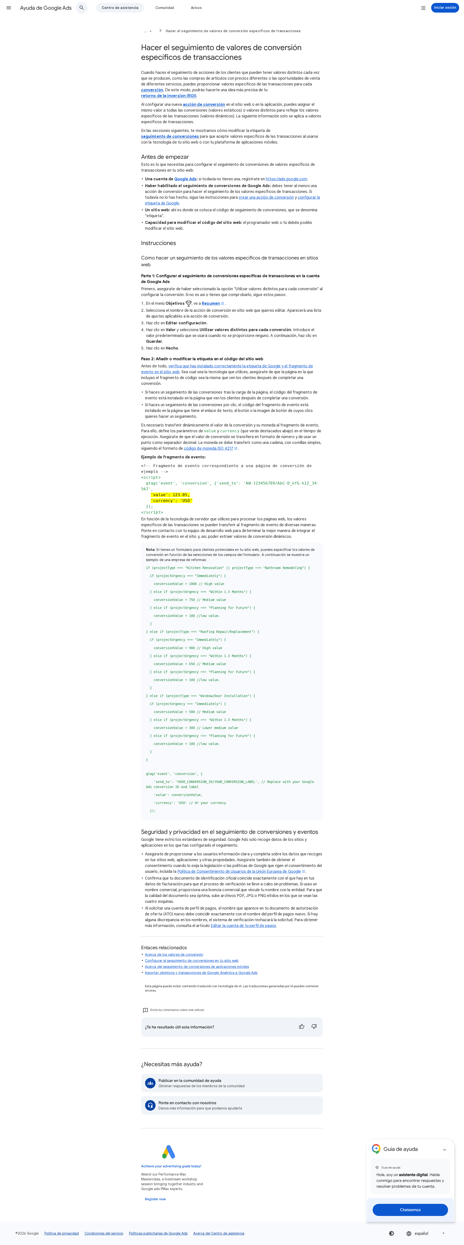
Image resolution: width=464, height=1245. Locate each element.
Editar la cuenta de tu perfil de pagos (243, 925)
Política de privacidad (61, 1233)
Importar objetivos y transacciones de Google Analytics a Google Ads (201, 973)
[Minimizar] (444, 1148)
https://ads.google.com (286, 179)
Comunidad (164, 8)
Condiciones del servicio (104, 1233)
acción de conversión (204, 104)
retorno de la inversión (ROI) (168, 95)
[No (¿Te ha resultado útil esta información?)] (314, 1027)
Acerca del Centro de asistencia (218, 1233)
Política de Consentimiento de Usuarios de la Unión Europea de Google (239, 871)
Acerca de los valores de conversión (174, 954)
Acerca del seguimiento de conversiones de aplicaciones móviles (197, 966)
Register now (155, 1199)
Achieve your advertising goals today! (171, 1166)
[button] (8, 8)
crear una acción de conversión (266, 197)
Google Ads (185, 179)
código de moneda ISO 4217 (208, 448)
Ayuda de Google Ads (46, 8)
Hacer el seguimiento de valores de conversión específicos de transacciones (233, 31)
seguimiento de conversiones (170, 136)
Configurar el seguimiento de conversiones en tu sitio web (192, 960)
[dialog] (410, 1180)
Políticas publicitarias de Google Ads (158, 1233)
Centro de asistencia (120, 8)
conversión (152, 90)
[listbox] (426, 1233)
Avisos (196, 8)
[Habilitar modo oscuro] (391, 1233)
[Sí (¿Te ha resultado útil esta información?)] (301, 1027)
